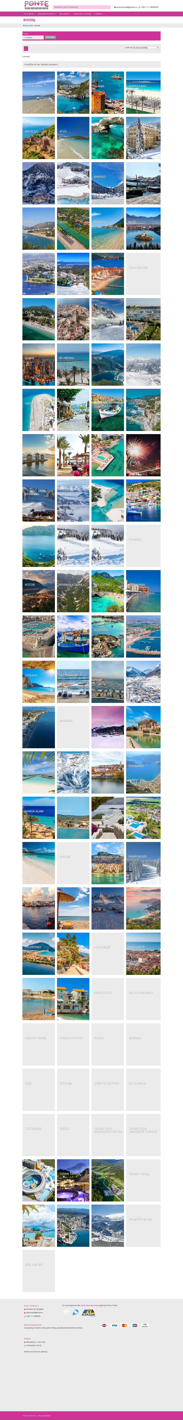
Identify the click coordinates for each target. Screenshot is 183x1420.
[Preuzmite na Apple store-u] (42, 1372)
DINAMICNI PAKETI (46, 14)
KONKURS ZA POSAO (82, 14)
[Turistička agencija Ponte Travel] (36, 5)
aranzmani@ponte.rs (126, 7)
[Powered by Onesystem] (154, 1384)
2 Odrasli (29, 38)
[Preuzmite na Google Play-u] (42, 1362)
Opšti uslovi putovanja (90, 1305)
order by (129, 47)
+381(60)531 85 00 (33, 1345)
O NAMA (98, 14)
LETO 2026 (28, 14)
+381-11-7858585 (149, 7)
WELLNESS (64, 14)
